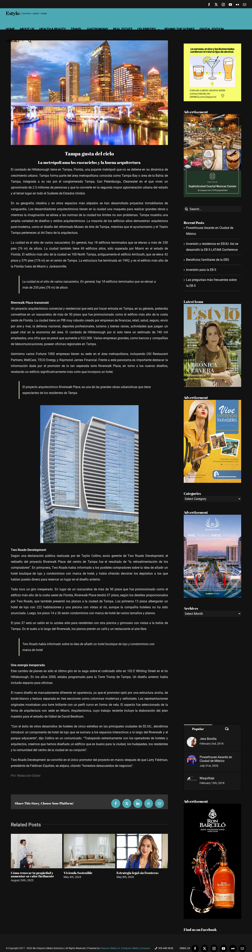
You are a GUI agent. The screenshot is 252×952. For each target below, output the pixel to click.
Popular (198, 729)
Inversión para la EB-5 (201, 270)
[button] (30, 41)
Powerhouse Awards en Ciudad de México (216, 759)
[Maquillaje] (192, 779)
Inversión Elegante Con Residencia (89, 873)
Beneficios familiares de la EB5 (207, 260)
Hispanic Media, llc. (110, 948)
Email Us (184, 948)
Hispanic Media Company (136, 948)
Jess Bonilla (208, 739)
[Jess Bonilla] (192, 740)
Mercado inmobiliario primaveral (141, 873)
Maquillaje (207, 778)
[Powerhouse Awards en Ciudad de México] (192, 758)
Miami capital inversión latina (32, 873)
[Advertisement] (212, 670)
